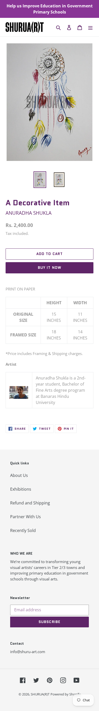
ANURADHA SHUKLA (29, 213)
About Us (19, 475)
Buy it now (49, 267)
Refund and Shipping (30, 503)
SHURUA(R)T (40, 694)
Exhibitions (20, 489)
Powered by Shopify (66, 694)
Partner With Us (25, 516)
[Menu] (90, 27)
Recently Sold (23, 530)
